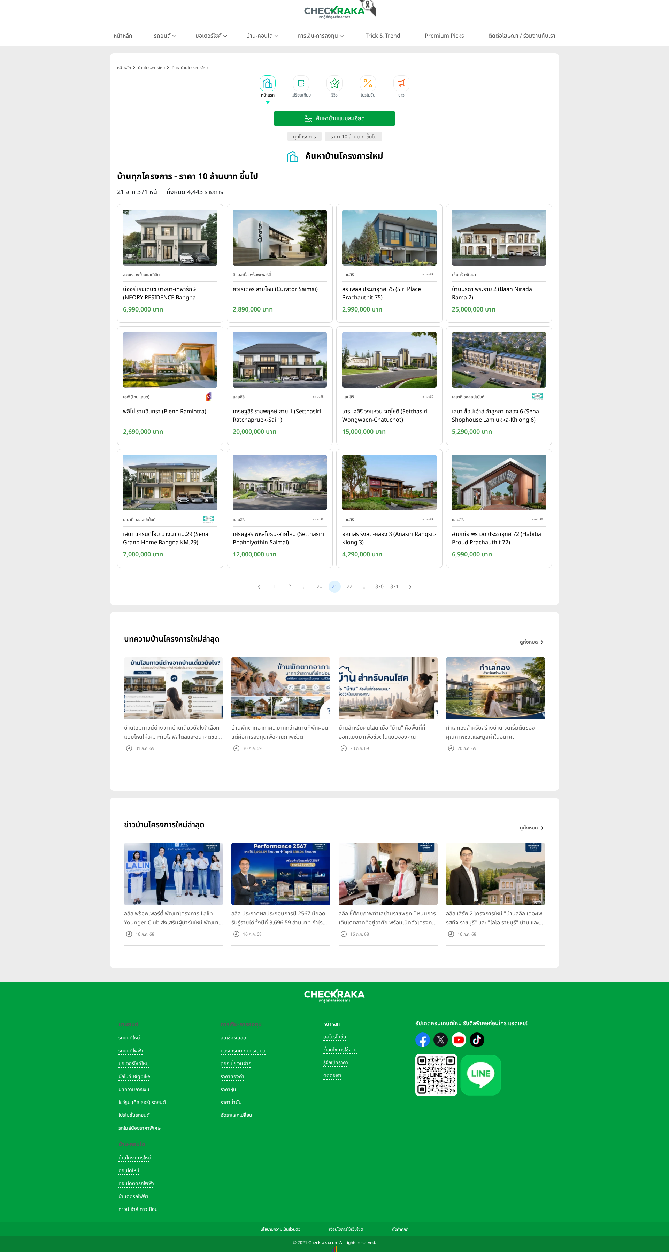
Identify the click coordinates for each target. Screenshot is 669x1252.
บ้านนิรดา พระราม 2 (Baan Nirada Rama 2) (492, 293)
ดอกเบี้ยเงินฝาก (236, 1063)
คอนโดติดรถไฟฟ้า (136, 1183)
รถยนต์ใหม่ (129, 1038)
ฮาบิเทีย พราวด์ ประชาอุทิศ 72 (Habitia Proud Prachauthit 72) (496, 538)
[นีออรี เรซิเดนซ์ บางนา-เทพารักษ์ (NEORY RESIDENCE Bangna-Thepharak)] (170, 239)
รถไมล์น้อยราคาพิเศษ (139, 1128)
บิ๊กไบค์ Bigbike (134, 1076)
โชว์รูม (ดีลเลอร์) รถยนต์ (142, 1102)
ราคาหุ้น (228, 1089)
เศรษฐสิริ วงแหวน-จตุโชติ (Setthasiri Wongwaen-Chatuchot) (385, 415)
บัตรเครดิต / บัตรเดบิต (243, 1050)
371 (394, 586)
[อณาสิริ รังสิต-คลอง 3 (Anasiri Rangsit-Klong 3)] (389, 484)
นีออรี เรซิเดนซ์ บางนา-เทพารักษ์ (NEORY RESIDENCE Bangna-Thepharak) (160, 293)
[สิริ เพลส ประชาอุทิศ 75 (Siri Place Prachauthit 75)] (389, 239)
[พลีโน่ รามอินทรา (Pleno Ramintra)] (170, 362)
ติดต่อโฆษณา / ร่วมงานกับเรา (522, 36)
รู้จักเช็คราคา (335, 1062)
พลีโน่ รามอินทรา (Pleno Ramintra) (164, 411)
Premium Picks (444, 36)
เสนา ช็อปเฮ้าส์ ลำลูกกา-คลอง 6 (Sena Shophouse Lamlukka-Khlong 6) (495, 415)
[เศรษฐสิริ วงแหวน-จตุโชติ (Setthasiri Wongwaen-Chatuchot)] (389, 362)
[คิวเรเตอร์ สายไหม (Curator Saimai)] (280, 239)
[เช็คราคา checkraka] (334, 12)
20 (319, 586)
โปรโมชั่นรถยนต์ (134, 1115)
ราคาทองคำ (232, 1076)
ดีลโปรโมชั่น (334, 1036)
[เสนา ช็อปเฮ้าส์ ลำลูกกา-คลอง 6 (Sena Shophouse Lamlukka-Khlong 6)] (499, 362)
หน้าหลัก (123, 36)
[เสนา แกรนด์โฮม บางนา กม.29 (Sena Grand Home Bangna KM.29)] (170, 484)
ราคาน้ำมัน (231, 1102)
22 (349, 586)
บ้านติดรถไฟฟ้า (133, 1196)
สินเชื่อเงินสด (233, 1038)
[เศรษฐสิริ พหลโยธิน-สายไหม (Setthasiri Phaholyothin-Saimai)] (280, 484)
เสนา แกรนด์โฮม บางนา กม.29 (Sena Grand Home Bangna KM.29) (165, 538)
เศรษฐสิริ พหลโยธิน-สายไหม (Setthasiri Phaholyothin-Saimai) (278, 538)
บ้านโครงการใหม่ (134, 1157)
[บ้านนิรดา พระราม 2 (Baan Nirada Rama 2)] (499, 239)
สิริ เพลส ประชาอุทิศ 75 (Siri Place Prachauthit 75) (381, 293)
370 (379, 586)
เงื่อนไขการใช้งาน (340, 1049)
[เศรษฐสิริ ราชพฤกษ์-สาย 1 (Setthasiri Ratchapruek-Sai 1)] (280, 362)
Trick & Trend (383, 36)
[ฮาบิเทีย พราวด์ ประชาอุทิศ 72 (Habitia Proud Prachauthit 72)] (499, 484)
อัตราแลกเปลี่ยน (236, 1115)
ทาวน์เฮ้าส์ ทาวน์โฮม (138, 1209)
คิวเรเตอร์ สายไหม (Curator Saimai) (275, 289)
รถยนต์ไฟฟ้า (130, 1050)
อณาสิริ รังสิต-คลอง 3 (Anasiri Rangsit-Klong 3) (389, 538)
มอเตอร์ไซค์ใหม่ (133, 1063)
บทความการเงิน (133, 1089)
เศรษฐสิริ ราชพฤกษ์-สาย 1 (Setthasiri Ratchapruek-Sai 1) (277, 415)
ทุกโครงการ (304, 136)
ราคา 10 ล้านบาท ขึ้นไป (353, 136)
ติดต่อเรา (332, 1075)
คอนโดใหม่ (128, 1170)
